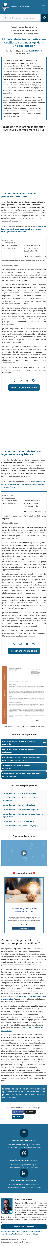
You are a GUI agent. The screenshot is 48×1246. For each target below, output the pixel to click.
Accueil (14, 27)
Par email (19, 1117)
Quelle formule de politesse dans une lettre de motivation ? (21, 775)
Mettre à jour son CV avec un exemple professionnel (19, 750)
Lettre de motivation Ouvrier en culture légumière (20, 799)
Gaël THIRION (34, 51)
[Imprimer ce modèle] (20, 380)
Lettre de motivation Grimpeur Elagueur (21, 809)
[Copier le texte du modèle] (33, 380)
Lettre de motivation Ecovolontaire (18, 821)
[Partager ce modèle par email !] (27, 380)
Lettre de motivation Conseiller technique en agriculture (23, 815)
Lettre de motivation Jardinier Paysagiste (21, 826)
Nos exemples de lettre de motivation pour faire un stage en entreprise (21, 758)
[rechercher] (44, 18)
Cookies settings (30, 1234)
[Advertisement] (24, 161)
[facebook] (3, 1212)
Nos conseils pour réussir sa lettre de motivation (18, 742)
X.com (31, 1112)
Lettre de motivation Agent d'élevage (19, 793)
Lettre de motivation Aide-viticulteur (19, 805)
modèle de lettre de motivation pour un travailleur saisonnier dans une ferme (23, 484)
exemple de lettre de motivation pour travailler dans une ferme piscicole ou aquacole (23, 229)
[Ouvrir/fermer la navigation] (43, 7)
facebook (19, 1112)
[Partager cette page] (14, 380)
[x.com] (7, 1212)
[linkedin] (11, 1212)
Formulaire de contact (24, 1226)
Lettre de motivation (28, 27)
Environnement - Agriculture (24, 30)
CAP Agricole (27, 1028)
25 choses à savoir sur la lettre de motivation (17, 766)
